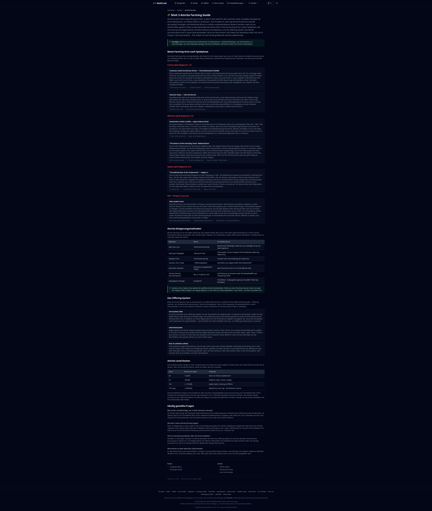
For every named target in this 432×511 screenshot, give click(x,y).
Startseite (171, 10)
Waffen (174, 492)
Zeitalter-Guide (241, 492)
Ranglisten (191, 492)
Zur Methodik (228, 498)
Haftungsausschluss (207, 494)
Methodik (218, 494)
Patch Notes (252, 492)
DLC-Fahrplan (262, 492)
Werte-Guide (231, 492)
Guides (179, 10)
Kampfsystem (221, 492)
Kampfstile (211, 492)
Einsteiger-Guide (201, 492)
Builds (168, 492)
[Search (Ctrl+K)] (277, 3)
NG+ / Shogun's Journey (178, 196)
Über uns (271, 492)
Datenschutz (227, 494)
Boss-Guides (182, 492)
